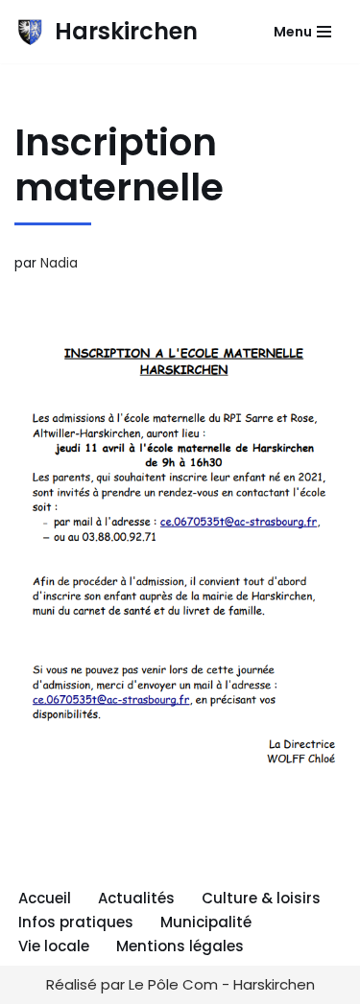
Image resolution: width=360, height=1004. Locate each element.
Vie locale (53, 946)
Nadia (59, 263)
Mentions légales (180, 946)
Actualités (136, 898)
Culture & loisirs (261, 898)
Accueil (44, 898)
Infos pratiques (75, 922)
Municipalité (206, 922)
